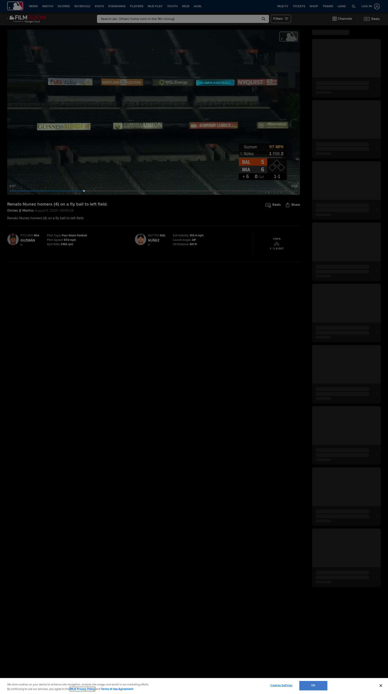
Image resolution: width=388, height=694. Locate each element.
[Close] (381, 685)
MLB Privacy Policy (82, 689)
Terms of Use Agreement (117, 689)
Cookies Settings (281, 685)
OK (313, 685)
